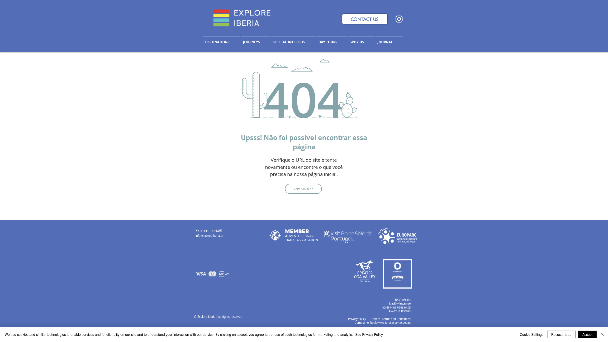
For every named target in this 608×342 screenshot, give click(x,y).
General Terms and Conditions (390, 319)
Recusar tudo (561, 334)
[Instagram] (399, 19)
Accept (587, 334)
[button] (256, 40)
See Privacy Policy (369, 334)
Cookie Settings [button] (531, 334)
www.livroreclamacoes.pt (394, 322)
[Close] (602, 334)
